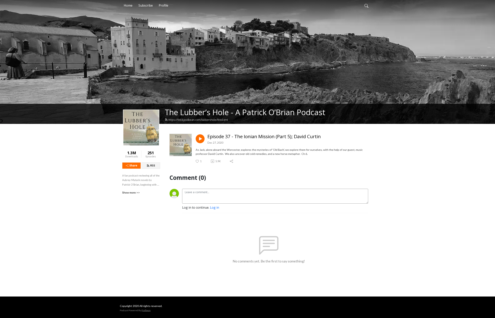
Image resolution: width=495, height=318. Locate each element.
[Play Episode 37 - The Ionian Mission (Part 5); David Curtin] (200, 138)
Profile (163, 5)
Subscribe (145, 5)
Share (133, 165)
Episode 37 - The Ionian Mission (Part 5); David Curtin (264, 136)
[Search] (366, 5)
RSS (152, 165)
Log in (214, 207)
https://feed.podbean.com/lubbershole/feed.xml (198, 120)
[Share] (232, 161)
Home (128, 5)
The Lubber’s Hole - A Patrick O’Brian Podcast (245, 112)
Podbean (146, 310)
